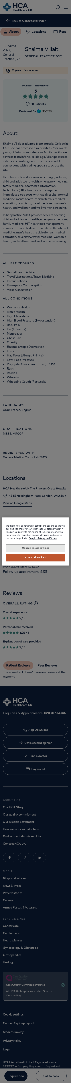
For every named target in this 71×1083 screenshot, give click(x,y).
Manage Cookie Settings (35, 548)
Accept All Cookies (35, 557)
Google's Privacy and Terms (43, 538)
